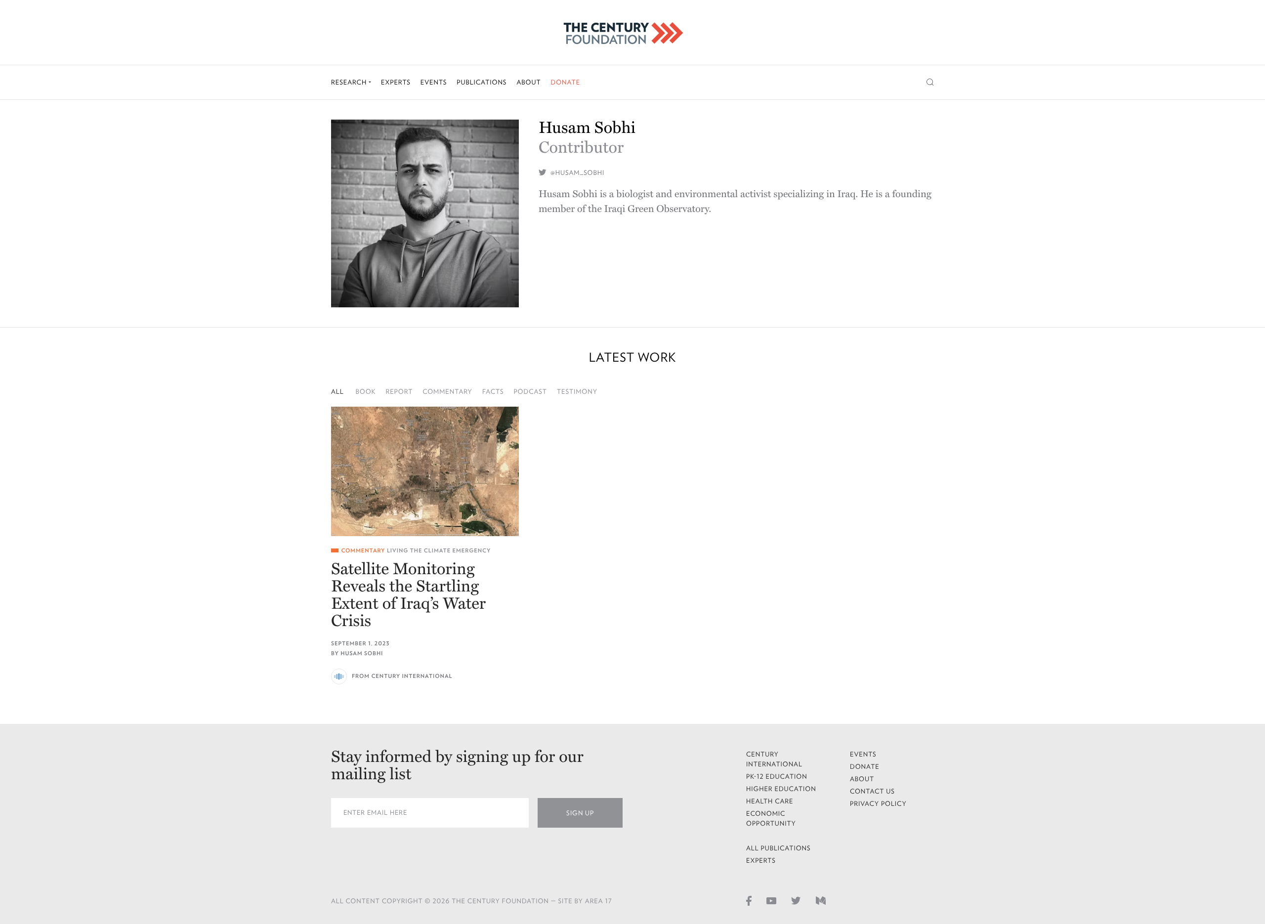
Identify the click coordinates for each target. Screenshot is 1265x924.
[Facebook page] (749, 900)
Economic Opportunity (771, 818)
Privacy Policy (878, 803)
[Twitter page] (796, 900)
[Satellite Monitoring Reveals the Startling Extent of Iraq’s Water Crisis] (425, 471)
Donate (565, 82)
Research (350, 82)
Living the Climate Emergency (439, 550)
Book (366, 391)
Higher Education (781, 789)
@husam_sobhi (576, 172)
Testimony (577, 391)
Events (434, 82)
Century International (774, 759)
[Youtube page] (771, 900)
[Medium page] (821, 900)
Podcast (530, 391)
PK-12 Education (776, 776)
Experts (396, 82)
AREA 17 (598, 901)
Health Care (770, 801)
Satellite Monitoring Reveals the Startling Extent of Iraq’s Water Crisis (408, 595)
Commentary (447, 391)
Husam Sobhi (361, 653)
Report (399, 391)
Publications (481, 82)
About (528, 82)
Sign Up (580, 813)
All (337, 391)
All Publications (778, 848)
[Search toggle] (930, 82)
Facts (493, 391)
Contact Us (872, 791)
